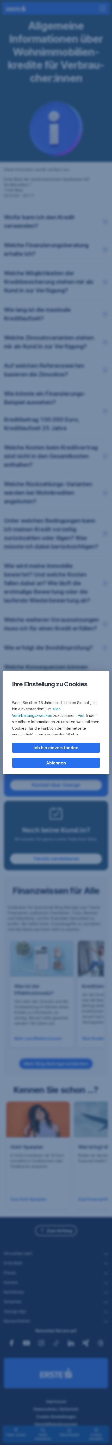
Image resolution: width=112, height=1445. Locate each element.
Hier (81, 715)
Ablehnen (56, 762)
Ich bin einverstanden (56, 747)
